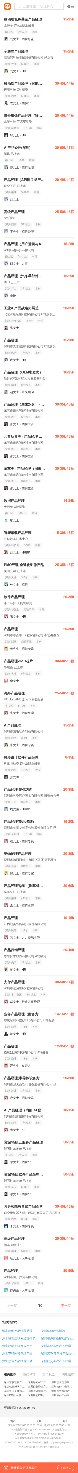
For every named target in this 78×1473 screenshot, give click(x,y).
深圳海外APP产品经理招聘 (43, 1382)
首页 (13, 1421)
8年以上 (22, 1154)
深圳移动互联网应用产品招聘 (20, 1346)
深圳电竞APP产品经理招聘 (19, 1386)
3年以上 (22, 31)
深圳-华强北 (12, 609)
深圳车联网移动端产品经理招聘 (20, 1353)
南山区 (9, 31)
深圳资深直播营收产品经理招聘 (22, 1390)
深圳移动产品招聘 (53, 1330)
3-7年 (29, 320)
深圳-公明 (10, 802)
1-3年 (24, 930)
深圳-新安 (10, 866)
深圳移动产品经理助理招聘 (20, 1330)
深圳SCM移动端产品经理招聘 (58, 1353)
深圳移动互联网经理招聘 (19, 1338)
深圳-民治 (10, 352)
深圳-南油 (10, 192)
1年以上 (26, 769)
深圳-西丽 (10, 96)
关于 (65, 1421)
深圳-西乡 (10, 769)
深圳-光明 (10, 962)
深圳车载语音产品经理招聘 (19, 1382)
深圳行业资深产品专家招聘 (43, 1386)
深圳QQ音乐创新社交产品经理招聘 (24, 1395)
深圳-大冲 (10, 63)
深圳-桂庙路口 (13, 320)
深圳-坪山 (10, 288)
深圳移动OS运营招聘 (40, 1395)
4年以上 (26, 898)
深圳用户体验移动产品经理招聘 (58, 1338)
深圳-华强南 (12, 1283)
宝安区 (9, 705)
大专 (38, 769)
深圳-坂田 (10, 416)
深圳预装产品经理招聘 (17, 1361)
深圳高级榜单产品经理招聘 (43, 1390)
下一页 (66, 1305)
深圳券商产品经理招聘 (64, 1395)
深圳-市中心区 (13, 994)
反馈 (39, 1421)
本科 (34, 31)
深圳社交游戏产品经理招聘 (58, 1361)
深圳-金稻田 (12, 834)
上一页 (12, 1305)
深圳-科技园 (12, 128)
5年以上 (26, 224)
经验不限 (29, 609)
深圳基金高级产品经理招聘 (58, 1346)
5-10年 (25, 63)
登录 (70, 6)
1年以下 (26, 352)
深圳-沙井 (10, 1090)
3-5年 (21, 160)
